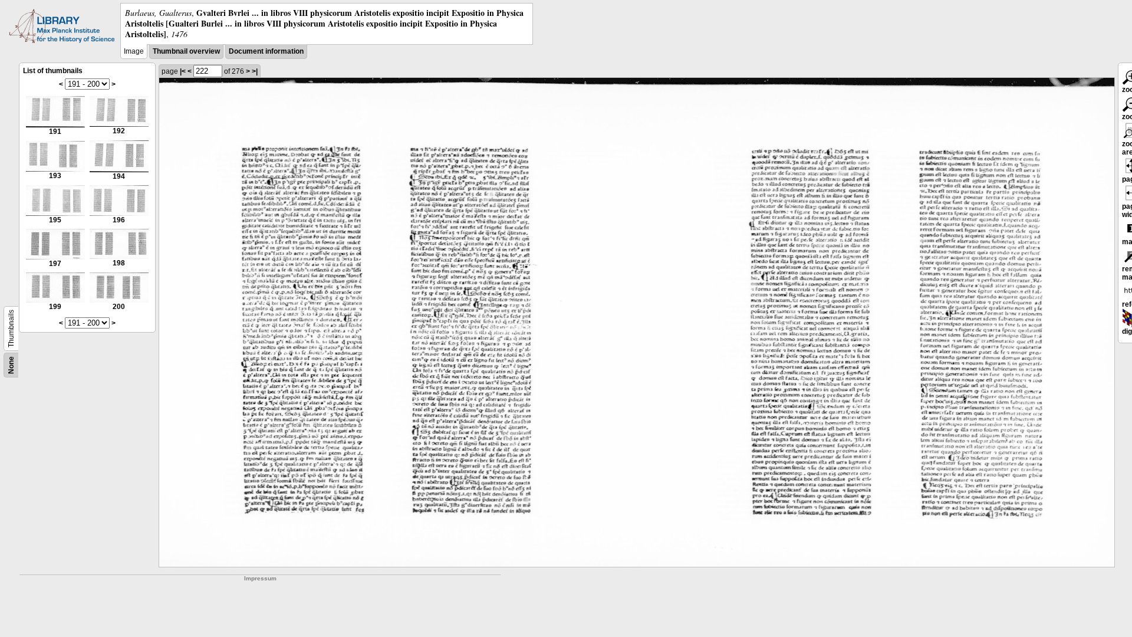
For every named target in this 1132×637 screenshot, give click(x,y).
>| (255, 71)
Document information (266, 51)
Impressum (260, 578)
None (11, 365)
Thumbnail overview (186, 51)
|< (183, 71)
